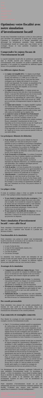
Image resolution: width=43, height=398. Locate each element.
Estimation (4, 16)
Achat (3, 2)
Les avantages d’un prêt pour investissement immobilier (18, 396)
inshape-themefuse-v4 (8, 19)
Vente (2, 5)
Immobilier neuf (6, 14)
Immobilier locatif (6, 11)
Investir (3, 8)
